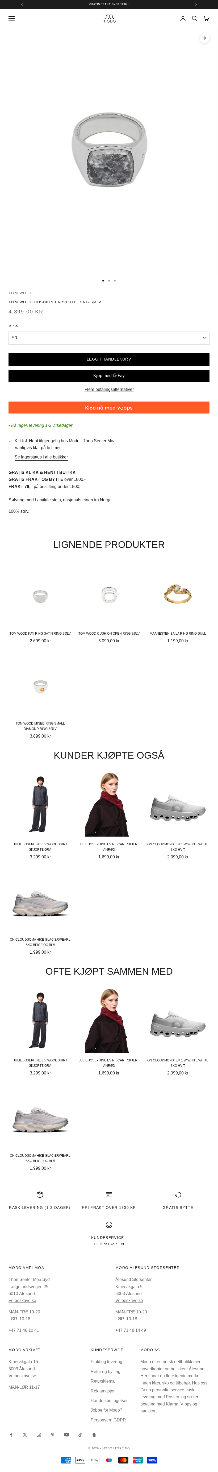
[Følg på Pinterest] (52, 1434)
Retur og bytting (105, 1371)
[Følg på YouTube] (66, 1434)
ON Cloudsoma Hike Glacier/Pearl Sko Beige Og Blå (40, 942)
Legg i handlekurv (109, 359)
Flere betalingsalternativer (109, 389)
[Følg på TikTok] (80, 1434)
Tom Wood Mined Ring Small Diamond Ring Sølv (40, 726)
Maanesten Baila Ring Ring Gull (178, 633)
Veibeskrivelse (22, 1300)
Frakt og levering (106, 1361)
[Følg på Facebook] (11, 1434)
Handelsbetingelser (109, 1400)
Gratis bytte (178, 1207)
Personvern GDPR (108, 1420)
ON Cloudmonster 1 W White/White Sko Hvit (177, 846)
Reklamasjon (103, 1391)
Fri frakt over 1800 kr (109, 1207)
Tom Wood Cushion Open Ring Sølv (109, 633)
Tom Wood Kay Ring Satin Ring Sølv (40, 633)
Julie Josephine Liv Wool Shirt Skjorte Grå (40, 846)
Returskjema (103, 1381)
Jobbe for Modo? (106, 1410)
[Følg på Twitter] (25, 1434)
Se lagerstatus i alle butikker (41, 457)
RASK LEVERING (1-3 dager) (39, 1207)
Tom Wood (21, 293)
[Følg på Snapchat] (94, 1434)
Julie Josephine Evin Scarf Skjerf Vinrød (109, 846)
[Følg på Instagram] (38, 1434)
